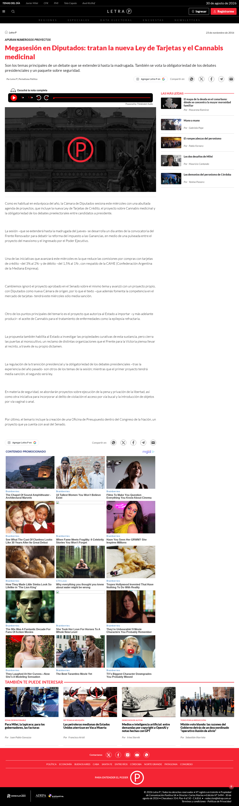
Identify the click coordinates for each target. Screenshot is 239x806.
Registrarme (226, 11)
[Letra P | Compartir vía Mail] (231, 79)
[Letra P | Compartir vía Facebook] (211, 79)
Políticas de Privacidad (219, 801)
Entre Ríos (121, 764)
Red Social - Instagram (127, 755)
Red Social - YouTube (137, 755)
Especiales (79, 20)
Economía (65, 764)
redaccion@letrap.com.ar (218, 798)
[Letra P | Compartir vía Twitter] (201, 79)
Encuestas (153, 20)
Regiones (48, 20)
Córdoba (136, 764)
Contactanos (96, 754)
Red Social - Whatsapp (146, 755)
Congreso (186, 764)
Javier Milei (32, 3)
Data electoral (116, 20)
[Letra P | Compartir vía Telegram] (221, 79)
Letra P (12, 32)
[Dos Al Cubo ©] (16, 796)
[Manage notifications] (231, 786)
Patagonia (171, 764)
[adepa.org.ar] (41, 796)
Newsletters (187, 20)
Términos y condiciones (194, 801)
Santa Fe (107, 764)
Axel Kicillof (88, 3)
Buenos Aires (82, 764)
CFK (46, 3)
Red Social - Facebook (118, 755)
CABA (96, 764)
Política (51, 764)
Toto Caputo (70, 3)
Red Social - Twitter (109, 755)
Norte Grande (153, 764)
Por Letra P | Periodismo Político (22, 79)
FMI (56, 3)
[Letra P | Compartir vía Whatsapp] (191, 79)
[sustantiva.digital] (56, 796)
